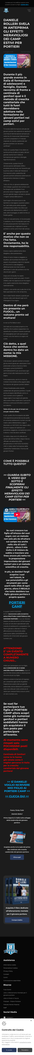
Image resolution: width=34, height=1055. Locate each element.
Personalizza (24, 1050)
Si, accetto (9, 1050)
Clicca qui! (17, 857)
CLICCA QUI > (25, 4)
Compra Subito (17, 920)
